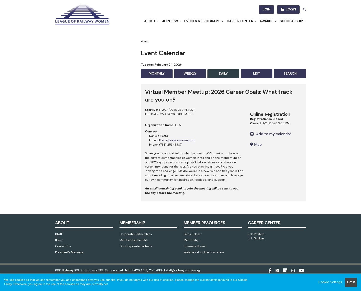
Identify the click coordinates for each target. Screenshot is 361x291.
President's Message (69, 252)
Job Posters (256, 234)
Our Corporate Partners (135, 246)
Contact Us (63, 246)
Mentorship (191, 240)
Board (59, 240)
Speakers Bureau (195, 246)
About (150, 21)
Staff (58, 234)
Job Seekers (256, 238)
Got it (351, 282)
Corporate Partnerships (135, 234)
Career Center (240, 21)
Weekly (190, 73)
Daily (223, 73)
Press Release (193, 234)
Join (266, 9)
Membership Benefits (134, 240)
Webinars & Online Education (204, 252)
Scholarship (292, 21)
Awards (266, 21)
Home (144, 41)
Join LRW (170, 21)
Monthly (157, 73)
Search (290, 73)
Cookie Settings (330, 282)
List (256, 73)
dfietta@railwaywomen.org (176, 140)
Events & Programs (202, 21)
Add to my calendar (273, 133)
